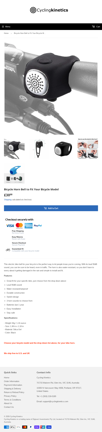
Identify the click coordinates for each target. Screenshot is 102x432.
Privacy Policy (10, 396)
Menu (7, 26)
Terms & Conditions (12, 400)
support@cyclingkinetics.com (55, 401)
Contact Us (9, 407)
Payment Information (13, 385)
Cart (98, 26)
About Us (8, 403)
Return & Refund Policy (14, 392)
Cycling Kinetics (16, 416)
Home (6, 33)
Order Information (11, 381)
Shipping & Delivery (12, 388)
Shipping (7, 199)
